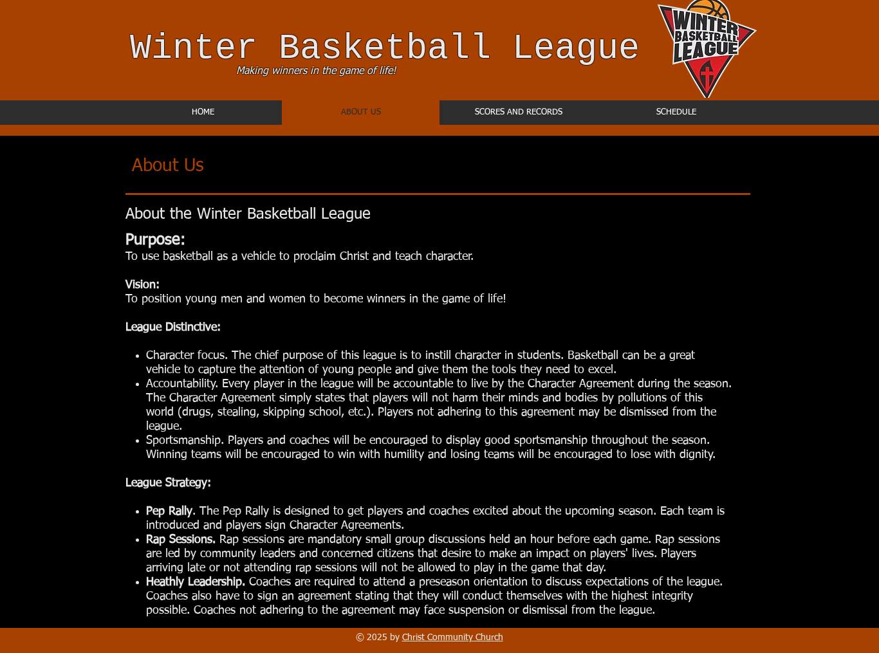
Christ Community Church (452, 637)
